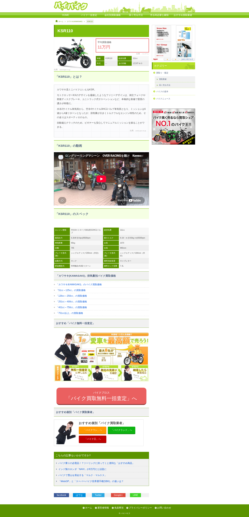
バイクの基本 (162, 91)
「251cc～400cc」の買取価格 (71, 301)
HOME (65, 15)
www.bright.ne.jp (65, 69)
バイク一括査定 (89, 15)
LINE (135, 495)
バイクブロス (101, 396)
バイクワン (145, 54)
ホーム (61, 21)
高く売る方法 (136, 15)
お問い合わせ (164, 507)
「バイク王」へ (93, 439)
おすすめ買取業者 (183, 15)
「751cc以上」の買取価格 (69, 313)
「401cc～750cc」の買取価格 (71, 307)
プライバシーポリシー (140, 507)
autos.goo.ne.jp (140, 130)
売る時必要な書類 (159, 15)
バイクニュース (163, 99)
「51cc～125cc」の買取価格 (71, 290)
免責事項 (118, 507)
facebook (61, 495)
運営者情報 (103, 507)
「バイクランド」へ (121, 430)
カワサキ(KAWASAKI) (74, 21)
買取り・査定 (162, 73)
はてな (79, 495)
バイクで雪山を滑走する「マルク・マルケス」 (82, 475)
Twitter (98, 495)
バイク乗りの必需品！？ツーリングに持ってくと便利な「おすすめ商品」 (96, 463)
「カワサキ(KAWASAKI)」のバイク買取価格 (79, 284)
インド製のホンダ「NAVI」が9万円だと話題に (82, 469)
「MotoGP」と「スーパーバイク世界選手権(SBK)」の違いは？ (91, 481)
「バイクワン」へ (92, 430)
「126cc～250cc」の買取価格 (71, 296)
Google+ (118, 495)
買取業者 (163, 79)
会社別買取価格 (112, 15)
